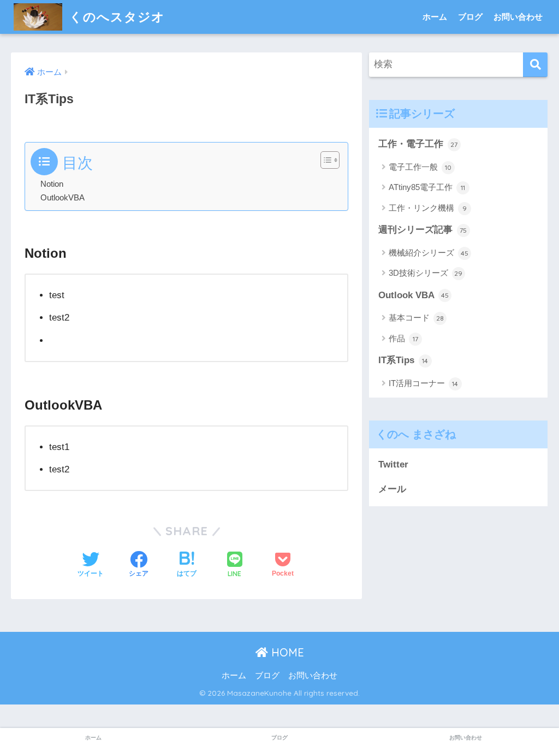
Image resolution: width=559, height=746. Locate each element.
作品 (403, 338)
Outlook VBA (413, 295)
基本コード (416, 317)
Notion (51, 183)
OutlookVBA (62, 197)
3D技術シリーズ (426, 272)
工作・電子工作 (418, 144)
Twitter (393, 464)
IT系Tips (403, 360)
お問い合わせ (518, 16)
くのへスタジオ (115, 17)
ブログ (470, 16)
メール (392, 489)
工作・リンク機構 (428, 207)
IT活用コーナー (424, 383)
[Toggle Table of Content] (324, 160)
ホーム (435, 16)
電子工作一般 (420, 166)
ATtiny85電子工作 (427, 187)
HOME (286, 652)
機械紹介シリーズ (428, 252)
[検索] (535, 64)
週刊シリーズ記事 (422, 229)
